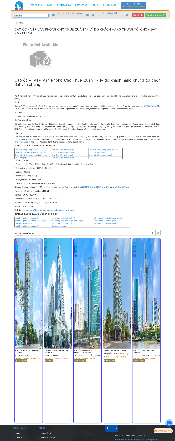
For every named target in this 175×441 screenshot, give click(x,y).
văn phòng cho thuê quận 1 (105, 223)
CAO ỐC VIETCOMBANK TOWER (144, 351)
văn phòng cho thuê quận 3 (26, 218)
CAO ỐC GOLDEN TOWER (115, 350)
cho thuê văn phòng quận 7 (63, 152)
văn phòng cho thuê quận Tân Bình (108, 218)
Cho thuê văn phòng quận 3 (26, 150)
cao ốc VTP (112, 96)
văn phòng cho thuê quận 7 (105, 221)
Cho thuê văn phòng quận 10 (64, 150)
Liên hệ (95, 5)
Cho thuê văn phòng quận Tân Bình (104, 150)
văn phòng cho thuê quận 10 (63, 218)
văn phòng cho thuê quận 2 (63, 223)
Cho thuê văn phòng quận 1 (100, 155)
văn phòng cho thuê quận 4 (26, 226)
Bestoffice (81, 5)
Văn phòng (36, 5)
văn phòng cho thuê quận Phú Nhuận (30, 221)
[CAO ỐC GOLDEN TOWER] (117, 293)
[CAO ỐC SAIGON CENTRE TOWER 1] (29, 293)
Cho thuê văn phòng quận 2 (63, 155)
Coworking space (22, 158)
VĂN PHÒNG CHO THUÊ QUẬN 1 (94, 187)
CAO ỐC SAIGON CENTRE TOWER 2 (56, 351)
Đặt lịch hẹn (133, 5)
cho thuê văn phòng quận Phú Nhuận (30, 152)
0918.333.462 (109, 5)
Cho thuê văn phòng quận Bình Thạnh (31, 155)
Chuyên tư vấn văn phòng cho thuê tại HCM (136, 439)
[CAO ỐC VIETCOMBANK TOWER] (146, 293)
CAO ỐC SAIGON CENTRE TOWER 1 (26, 351)
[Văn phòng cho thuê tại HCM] (19, 5)
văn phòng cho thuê (23, 223)
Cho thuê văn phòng (97, 152)
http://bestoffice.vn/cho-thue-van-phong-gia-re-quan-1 (49, 210)
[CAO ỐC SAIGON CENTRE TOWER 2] (58, 293)
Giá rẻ (49, 5)
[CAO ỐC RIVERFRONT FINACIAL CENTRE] (87, 293)
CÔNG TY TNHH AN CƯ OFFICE (129, 435)
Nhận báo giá (64, 5)
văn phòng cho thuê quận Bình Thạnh (67, 221)
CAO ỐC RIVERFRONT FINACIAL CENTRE (84, 351)
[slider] (53, 15)
